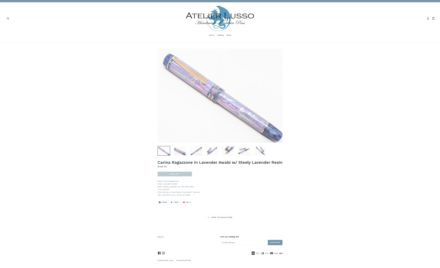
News (228, 35)
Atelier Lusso (168, 260)
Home (211, 35)
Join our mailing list (229, 237)
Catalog (220, 35)
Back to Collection (221, 217)
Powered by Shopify (183, 260)
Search (161, 237)
